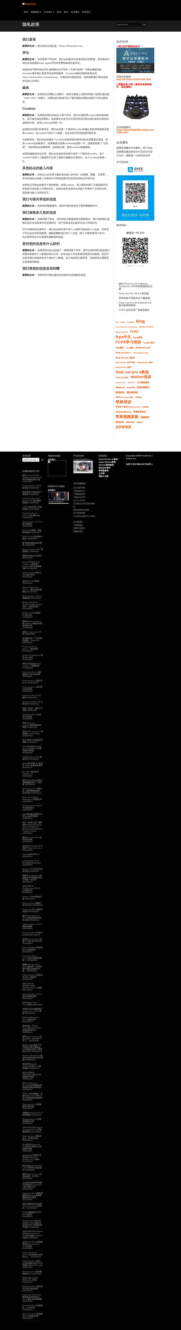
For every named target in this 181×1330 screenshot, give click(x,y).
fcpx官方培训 (148, 343)
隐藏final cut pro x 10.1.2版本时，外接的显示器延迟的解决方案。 (32, 967)
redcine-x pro (120, 382)
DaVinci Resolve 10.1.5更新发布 (30, 1018)
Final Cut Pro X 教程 (108, 459)
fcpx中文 (123, 337)
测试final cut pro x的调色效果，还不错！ (32, 1175)
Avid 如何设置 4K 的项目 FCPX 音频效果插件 (32, 764)
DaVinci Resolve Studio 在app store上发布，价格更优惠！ (32, 604)
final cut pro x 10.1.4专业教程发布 (32, 806)
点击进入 (52, 459)
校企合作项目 (105, 468)
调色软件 (140, 422)
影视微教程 (104, 470)
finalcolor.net (143, 347)
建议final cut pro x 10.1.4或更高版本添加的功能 (32, 918)
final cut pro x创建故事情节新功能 (32, 1105)
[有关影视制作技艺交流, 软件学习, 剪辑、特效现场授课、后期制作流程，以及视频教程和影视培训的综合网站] (29, 4)
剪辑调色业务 (120, 387)
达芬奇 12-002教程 (30, 581)
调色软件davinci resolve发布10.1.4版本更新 (31, 1066)
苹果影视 (145, 407)
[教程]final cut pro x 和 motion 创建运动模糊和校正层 (32, 623)
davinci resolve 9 (122, 332)
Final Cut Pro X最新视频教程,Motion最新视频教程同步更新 (32, 1195)
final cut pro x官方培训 (125, 362)
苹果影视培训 (139, 411)
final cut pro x (123, 352)
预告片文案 (104, 476)
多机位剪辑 (131, 387)
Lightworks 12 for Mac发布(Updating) (31, 862)
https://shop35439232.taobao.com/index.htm (135, 131)
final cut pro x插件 (145, 362)
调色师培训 (130, 422)
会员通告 (75, 12)
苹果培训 (123, 402)
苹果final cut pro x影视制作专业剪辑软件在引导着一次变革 (32, 877)
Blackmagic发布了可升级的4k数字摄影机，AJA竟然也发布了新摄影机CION (32, 1048)
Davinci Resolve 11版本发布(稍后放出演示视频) (32, 1057)
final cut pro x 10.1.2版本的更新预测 (32, 995)
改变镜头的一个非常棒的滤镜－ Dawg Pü (32, 639)
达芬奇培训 (123, 427)
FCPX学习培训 (128, 342)
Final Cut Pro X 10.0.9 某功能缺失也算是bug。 (32, 1254)
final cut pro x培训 (125, 357)
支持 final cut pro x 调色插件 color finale (32, 732)
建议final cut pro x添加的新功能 (32, 838)
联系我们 (86, 12)
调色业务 (120, 422)
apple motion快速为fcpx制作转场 (31, 573)
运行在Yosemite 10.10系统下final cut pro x (32, 847)
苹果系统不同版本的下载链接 (134, 298)
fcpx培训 (137, 337)
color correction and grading (126, 327)
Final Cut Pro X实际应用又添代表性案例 (32, 1287)
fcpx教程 (129, 348)
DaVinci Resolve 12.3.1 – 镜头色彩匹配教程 (32, 589)
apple (123, 322)
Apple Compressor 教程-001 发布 (32, 656)
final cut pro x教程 (132, 372)
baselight (130, 322)
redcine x (131, 383)
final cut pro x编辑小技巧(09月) (32, 904)
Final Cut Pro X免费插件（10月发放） (32, 1306)
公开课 (102, 473)
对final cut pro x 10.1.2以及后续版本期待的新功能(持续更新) (32, 1085)
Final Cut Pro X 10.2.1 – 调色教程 (30, 648)
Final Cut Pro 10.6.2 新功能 (134, 293)
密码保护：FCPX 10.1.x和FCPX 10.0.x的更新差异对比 (31, 1028)
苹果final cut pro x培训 (124, 397)
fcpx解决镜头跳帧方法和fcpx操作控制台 (32, 815)
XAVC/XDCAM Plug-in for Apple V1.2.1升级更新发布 (32, 1129)
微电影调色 (132, 392)
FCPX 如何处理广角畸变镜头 (134, 310)
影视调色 (120, 392)
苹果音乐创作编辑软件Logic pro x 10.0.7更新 (32, 1011)
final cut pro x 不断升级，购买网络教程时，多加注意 (32, 790)
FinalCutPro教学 (122, 378)
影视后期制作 (143, 387)
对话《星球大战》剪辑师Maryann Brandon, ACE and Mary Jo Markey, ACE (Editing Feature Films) (32, 826)
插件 (66, 12)
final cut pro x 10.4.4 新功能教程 (32, 523)
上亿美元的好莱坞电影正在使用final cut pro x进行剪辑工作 (32, 1184)
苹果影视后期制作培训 (123, 412)
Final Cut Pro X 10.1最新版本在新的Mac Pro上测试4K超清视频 (32, 1297)
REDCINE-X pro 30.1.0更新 (29, 1003)
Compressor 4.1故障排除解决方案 (31, 1120)
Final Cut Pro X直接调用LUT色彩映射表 (32, 1315)
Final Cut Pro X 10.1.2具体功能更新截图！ (32, 958)
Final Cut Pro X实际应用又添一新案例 (32, 976)
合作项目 (49, 12)
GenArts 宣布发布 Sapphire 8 (30, 773)
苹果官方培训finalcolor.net (128, 407)
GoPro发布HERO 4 (31, 854)
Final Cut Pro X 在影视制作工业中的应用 (31, 673)
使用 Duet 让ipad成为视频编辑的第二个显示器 (32, 782)
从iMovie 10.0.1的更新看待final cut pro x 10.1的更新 (32, 1244)
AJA (117, 322)
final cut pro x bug (140, 353)
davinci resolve (146, 327)
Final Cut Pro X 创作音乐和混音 (31, 715)
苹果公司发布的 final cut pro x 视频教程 (31, 665)
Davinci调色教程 (106, 465)
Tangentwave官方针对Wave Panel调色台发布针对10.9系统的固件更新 (32, 1224)
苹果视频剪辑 (127, 416)
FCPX (134, 331)
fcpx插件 (120, 347)
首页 (26, 12)
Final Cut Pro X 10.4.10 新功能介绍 (31, 514)
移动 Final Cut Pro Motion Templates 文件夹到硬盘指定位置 (136, 286)
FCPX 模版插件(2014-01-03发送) (32, 1213)
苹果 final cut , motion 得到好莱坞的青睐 (32, 725)
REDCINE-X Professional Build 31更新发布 (31, 888)
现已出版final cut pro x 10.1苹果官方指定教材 (32, 1168)
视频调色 (145, 417)
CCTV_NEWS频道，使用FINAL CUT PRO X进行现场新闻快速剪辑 (32, 1095)
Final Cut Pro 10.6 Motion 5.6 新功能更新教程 (135, 304)
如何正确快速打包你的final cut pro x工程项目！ (32, 1206)
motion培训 (141, 377)
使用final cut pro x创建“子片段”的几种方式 (32, 940)
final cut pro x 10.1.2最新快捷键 (32, 925)
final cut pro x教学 (123, 367)
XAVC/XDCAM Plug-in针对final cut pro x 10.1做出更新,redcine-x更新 (32, 1234)
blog (140, 321)
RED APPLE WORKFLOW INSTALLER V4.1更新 (32, 985)
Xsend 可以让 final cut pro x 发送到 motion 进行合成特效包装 (32, 565)
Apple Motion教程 (107, 462)
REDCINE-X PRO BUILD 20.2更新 (30, 1279)
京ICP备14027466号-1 (143, 464)
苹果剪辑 (138, 397)
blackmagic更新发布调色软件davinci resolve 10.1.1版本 (31, 1157)
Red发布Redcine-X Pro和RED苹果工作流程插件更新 (32, 1146)
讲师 (59, 12)
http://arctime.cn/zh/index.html (133, 79)
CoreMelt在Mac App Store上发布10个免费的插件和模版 (32, 748)
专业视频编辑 (143, 382)
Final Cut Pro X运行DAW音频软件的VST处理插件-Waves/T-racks (32, 1263)
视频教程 (36, 12)
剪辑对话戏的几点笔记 (32, 556)
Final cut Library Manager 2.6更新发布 (32, 798)
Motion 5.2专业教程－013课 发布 (32, 614)
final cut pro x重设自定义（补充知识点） (32, 1137)
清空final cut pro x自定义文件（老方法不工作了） (32, 1038)
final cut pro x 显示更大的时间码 (32, 688)
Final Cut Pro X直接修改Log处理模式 (32, 948)
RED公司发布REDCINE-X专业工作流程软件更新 (31, 1074)
